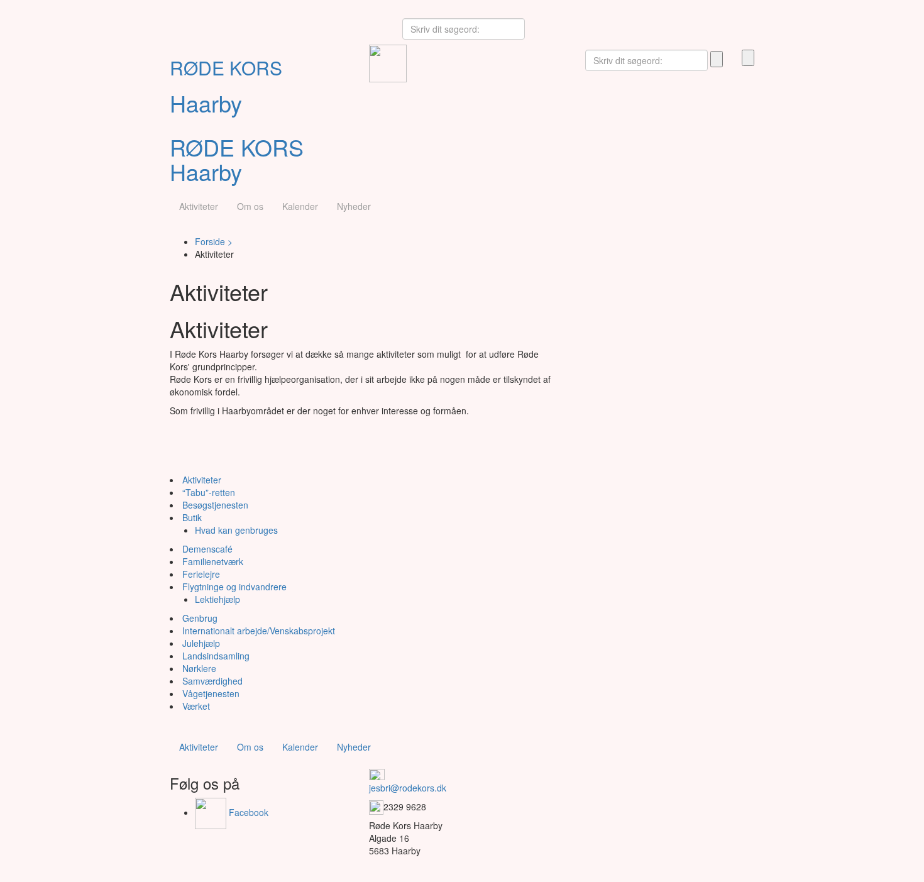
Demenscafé (207, 549)
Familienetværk (212, 561)
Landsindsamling (216, 655)
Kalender (300, 206)
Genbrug (199, 618)
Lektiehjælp (217, 599)
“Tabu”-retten (208, 492)
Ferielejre (201, 574)
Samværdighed (212, 681)
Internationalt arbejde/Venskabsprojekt (258, 630)
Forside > (214, 241)
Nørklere (199, 668)
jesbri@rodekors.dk (407, 787)
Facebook (247, 812)
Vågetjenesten (210, 693)
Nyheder (354, 206)
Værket (196, 706)
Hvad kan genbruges (236, 530)
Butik (192, 517)
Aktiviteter (198, 206)
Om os (250, 206)
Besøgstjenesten (215, 505)
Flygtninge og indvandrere (234, 586)
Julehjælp (201, 643)
